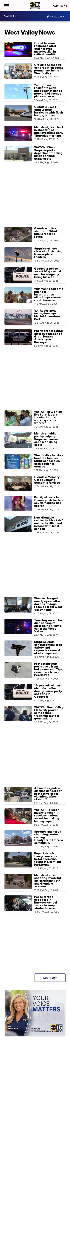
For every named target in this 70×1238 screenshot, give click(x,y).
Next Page (50, 978)
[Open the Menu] (6, 5)
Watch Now (59, 6)
